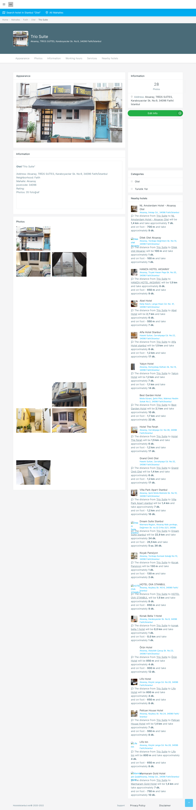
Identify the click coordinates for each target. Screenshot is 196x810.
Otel (33, 19)
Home (5, 19)
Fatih (25, 19)
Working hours (74, 58)
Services (92, 58)
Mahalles (15, 19)
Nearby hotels (110, 58)
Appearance (22, 58)
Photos (38, 58)
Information (54, 58)
